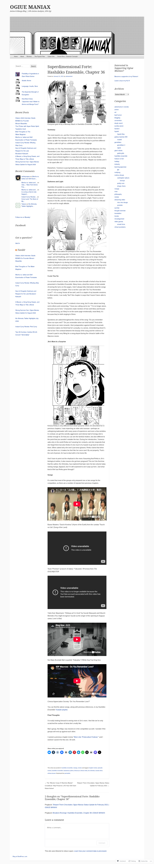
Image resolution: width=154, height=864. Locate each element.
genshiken (118, 142)
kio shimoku (91, 770)
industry (117, 164)
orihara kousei (52, 773)
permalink (67, 773)
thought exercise (120, 210)
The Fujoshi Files (39, 56)
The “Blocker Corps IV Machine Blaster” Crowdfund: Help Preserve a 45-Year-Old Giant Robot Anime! (60, 785)
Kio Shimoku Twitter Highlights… (29, 205)
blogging (117, 118)
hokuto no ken (119, 159)
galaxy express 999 (121, 137)
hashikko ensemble (67, 768)
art (115, 112)
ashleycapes (25, 176)
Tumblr (21, 250)
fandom (117, 129)
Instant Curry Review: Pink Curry (26, 326)
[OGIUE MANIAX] (77, 36)
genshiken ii (121, 145)
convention (118, 120)
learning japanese (120, 167)
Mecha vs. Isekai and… (29, 182)
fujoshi (117, 131)
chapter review (93, 768)
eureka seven (119, 126)
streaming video (120, 200)
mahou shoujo (119, 175)
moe (116, 191)
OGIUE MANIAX (30, 7)
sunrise (117, 208)
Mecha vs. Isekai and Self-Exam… (30, 177)
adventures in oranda (122, 107)
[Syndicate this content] (16, 250)
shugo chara (121, 186)
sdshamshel (69, 76)
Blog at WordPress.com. (20, 856)
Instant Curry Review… (29, 197)
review (80, 768)
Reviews (29, 56)
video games (119, 221)
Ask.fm (17, 243)
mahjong (117, 172)
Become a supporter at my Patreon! (126, 76)
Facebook (20, 225)
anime (117, 109)
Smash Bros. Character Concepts (67, 56)
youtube (120, 205)
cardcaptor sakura (123, 178)
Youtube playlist (61, 710)
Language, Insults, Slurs (30, 86)
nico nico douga (122, 202)
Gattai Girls (51, 56)
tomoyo (122, 180)
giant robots (118, 150)
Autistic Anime (26, 80)
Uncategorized (119, 219)
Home (16, 56)
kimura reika (83, 770)
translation (118, 213)
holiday (117, 161)
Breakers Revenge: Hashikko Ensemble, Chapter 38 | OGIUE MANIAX (79, 813)
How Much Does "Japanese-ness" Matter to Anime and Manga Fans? (30, 101)
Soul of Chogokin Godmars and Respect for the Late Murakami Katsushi (25, 151)
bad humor (118, 115)
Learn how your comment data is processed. (90, 851)
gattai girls (120, 153)
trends (117, 216)
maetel (119, 139)
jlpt (118, 170)
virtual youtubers (120, 227)
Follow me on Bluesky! (22, 217)
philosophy (118, 194)
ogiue (119, 148)
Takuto (23, 204)
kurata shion (99, 770)
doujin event (119, 123)
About (22, 56)
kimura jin (77, 770)
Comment (102, 843)
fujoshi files (121, 134)
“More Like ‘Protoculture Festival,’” (86, 737)
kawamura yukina (69, 770)
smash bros (121, 224)
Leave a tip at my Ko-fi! (122, 81)
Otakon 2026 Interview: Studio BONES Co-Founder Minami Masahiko (25, 120)
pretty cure (120, 183)
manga (75, 768)
